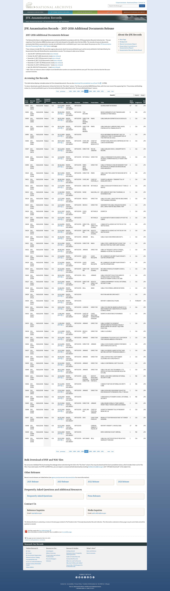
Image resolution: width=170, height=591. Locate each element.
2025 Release (33, 482)
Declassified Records (72, 559)
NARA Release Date (38, 100)
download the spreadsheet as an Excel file (87, 83)
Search (142, 6)
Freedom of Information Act (90, 584)
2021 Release (123, 482)
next (108, 91)
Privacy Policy (78, 584)
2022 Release (93, 482)
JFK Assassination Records (50, 21)
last (112, 91)
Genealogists (49, 551)
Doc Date (61, 102)
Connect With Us (85, 574)
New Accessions (91, 553)
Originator (138, 102)
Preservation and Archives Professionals (53, 555)
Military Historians (51, 553)
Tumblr (85, 577)
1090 (98, 91)
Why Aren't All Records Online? (74, 563)
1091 (102, 91)
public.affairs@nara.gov (99, 513)
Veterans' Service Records (60, 12)
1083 (70, 91)
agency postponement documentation (63, 477)
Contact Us (141, 2)
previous (62, 91)
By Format (28, 553)
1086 (82, 91)
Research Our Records (35, 12)
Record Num (32, 101)
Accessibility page (67, 532)
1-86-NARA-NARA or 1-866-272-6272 (85, 588)
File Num (77, 102)
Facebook (76, 577)
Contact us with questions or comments (35, 540)
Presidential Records (31, 559)
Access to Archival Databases (34, 561)
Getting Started (70, 551)
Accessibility (70, 584)
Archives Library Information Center (33, 564)
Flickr (93, 577)
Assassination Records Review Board (131, 50)
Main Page (123, 39)
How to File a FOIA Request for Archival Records (74, 565)
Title (102, 102)
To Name (85, 102)
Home (27, 21)
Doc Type (69, 102)
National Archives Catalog (33, 557)
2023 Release (63, 482)
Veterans (48, 561)
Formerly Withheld (47, 100)
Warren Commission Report (128, 44)
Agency (54, 102)
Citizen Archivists (121, 2)
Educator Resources (85, 12)
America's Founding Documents (134, 12)
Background (123, 42)
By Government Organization (33, 555)
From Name (94, 102)
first (57, 91)
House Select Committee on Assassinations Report (128, 47)
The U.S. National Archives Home (49, 5)
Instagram (82, 577)
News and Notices (91, 551)
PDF (59, 107)
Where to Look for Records (73, 561)
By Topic (28, 551)
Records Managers (51, 559)
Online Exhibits (30, 567)
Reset (142, 95)
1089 (94, 91)
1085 (78, 91)
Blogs (91, 577)
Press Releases (94, 496)
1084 (74, 91)
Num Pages (132, 101)
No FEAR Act (101, 584)
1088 (90, 91)
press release (54, 54)
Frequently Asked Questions (39, 496)
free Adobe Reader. (44, 530)
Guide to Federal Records (73, 556)
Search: (112, 95)
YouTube (88, 577)
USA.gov (107, 584)
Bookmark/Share (132, 2)
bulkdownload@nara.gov (95, 467)
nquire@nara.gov (37, 513)
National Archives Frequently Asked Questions (74, 553)
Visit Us (109, 12)
